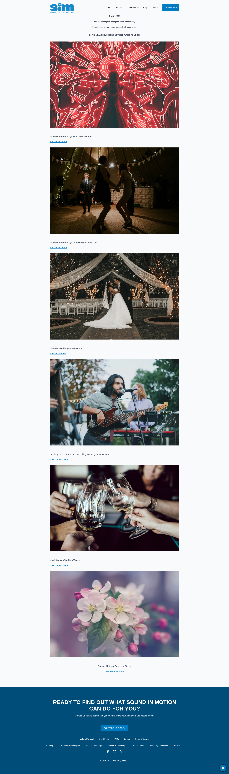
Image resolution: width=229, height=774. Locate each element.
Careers (126, 739)
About (108, 8)
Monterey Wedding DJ (70, 746)
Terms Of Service (142, 739)
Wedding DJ (51, 746)
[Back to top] (223, 768)
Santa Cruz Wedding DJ (118, 746)
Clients (155, 8)
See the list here (58, 353)
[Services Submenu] (138, 7)
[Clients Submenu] (160, 7)
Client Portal (104, 739)
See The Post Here (59, 459)
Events (119, 8)
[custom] (121, 751)
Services (132, 8)
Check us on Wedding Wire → (114, 760)
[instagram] (114, 751)
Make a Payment (87, 739)
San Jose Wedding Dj (94, 746)
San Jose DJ (177, 746)
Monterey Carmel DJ (159, 746)
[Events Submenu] (124, 7)
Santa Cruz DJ (139, 746)
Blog (145, 8)
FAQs (116, 739)
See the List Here (58, 141)
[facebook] (107, 751)
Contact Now (171, 8)
